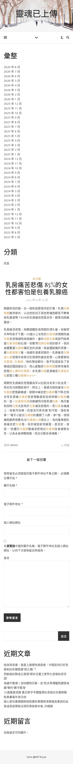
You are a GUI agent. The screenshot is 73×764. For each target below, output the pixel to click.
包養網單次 (14, 352)
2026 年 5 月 (12, 80)
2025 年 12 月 (13, 103)
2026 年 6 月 (12, 76)
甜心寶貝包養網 (19, 371)
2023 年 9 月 (12, 228)
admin (14, 445)
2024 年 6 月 (12, 186)
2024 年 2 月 (12, 205)
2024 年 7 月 (12, 182)
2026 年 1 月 (12, 99)
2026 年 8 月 (12, 67)
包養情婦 (12, 343)
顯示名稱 (10, 485)
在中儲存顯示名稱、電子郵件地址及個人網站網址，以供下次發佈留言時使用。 (36, 548)
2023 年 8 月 (12, 232)
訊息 (6, 263)
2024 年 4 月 (12, 195)
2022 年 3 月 (12, 237)
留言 (6, 558)
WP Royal (40, 757)
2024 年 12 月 (13, 159)
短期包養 (49, 339)
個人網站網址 (12, 522)
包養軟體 (49, 366)
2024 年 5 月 (12, 191)
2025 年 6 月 (12, 131)
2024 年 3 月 (12, 200)
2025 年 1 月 (12, 154)
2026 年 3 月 (12, 90)
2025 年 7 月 (12, 126)
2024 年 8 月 (12, 177)
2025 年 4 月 (12, 140)
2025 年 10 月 (13, 113)
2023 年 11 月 (13, 218)
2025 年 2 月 (12, 149)
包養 (6, 339)
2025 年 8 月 (12, 122)
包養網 (51, 334)
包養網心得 (34, 420)
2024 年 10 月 (13, 168)
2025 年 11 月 (13, 108)
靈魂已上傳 (37, 13)
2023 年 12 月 (13, 214)
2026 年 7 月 (12, 71)
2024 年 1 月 (12, 209)
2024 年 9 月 (12, 172)
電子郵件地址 (13, 504)
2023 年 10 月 (13, 223)
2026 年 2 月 (12, 94)
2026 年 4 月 (12, 85)
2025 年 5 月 (12, 136)
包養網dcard (26, 375)
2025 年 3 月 (12, 145)
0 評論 (65, 445)
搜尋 (63, 636)
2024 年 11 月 (13, 163)
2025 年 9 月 (12, 117)
